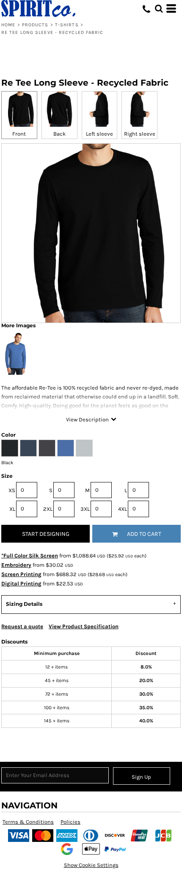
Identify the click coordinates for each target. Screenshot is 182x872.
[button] (158, 8)
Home (8, 25)
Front (19, 134)
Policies (70, 822)
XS (11, 490)
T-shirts (67, 25)
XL (12, 509)
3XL (85, 509)
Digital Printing (21, 583)
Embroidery (16, 565)
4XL (122, 509)
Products (35, 25)
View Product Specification (84, 626)
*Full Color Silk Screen (29, 555)
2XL (47, 509)
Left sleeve (99, 134)
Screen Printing (21, 574)
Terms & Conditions (28, 822)
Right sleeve (139, 134)
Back (59, 134)
